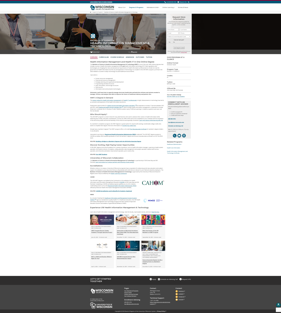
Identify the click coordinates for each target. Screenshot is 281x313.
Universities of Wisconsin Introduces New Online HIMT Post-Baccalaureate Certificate (127, 232)
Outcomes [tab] (140, 57)
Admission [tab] (130, 57)
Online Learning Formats (131, 294)
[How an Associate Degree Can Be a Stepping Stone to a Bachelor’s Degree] (153, 246)
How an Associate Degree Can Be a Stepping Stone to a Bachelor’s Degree (152, 261)
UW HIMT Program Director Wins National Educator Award (126, 257)
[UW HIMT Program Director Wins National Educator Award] (128, 246)
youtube (180, 299)
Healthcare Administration (174, 144)
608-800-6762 (172, 119)
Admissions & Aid (152, 7)
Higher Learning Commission (119, 173)
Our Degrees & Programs (131, 291)
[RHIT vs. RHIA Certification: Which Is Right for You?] (102, 246)
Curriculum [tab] (104, 57)
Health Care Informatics (173, 148)
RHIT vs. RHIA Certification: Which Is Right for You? (101, 257)
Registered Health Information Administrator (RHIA (120, 134)
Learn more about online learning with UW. (151, 120)
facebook (181, 291)
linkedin (180, 294)
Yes (170, 42)
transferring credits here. (129, 125)
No (174, 42)
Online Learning (168, 7)
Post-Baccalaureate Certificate (138, 129)
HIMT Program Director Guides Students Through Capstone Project (101, 231)
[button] (182, 2)
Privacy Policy (184, 52)
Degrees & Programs (136, 7)
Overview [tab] (93, 57)
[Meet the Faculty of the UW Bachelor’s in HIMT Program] (153, 220)
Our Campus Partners (130, 296)
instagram (181, 297)
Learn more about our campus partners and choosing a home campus (114, 162)
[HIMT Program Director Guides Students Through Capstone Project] (102, 220)
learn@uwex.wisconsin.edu (176, 122)
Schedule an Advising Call (175, 126)
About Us (121, 7)
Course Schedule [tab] (117, 57)
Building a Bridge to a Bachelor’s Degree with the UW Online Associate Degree (118, 141)
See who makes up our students (176, 96)
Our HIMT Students (101, 154)
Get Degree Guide (179, 48)
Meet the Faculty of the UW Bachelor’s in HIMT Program (150, 231)
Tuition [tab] (149, 57)
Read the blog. (155, 212)
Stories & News (183, 7)
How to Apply (128, 292)
